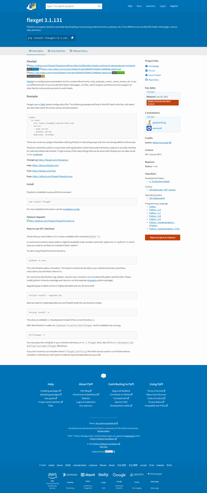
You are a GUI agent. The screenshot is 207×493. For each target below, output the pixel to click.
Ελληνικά (103, 465)
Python (152, 206)
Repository (154, 79)
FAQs (50, 405)
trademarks (129, 436)
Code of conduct (155, 398)
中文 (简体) (121, 465)
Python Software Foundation (102, 438)
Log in (163, 6)
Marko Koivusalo (161, 142)
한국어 (169, 465)
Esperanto (160, 465)
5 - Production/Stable (159, 181)
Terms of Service (155, 390)
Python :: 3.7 (155, 213)
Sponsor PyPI (121, 402)
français (60, 465)
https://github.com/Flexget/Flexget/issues (53, 176)
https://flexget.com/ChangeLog (53, 160)
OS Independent (157, 198)
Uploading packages (49, 394)
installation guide (71, 209)
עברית (151, 465)
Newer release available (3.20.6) (159, 102)
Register (174, 6)
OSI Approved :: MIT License (162, 189)
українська (93, 465)
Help (130, 6)
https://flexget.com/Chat (44, 171)
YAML (42, 104)
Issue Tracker (155, 75)
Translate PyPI (120, 398)
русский (143, 465)
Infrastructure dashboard (85, 394)
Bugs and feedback (121, 390)
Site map (103, 446)
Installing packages (50, 390)
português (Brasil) (79, 465)
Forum (152, 70)
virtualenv (92, 280)
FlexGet (30, 81)
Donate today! (103, 431)
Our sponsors (85, 405)
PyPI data (150, 92)
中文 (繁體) (133, 465)
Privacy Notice (155, 402)
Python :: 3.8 (155, 216)
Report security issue (156, 394)
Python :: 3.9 (155, 219)
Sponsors (150, 6)
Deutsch (112, 465)
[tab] (36, 51)
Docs (139, 6)
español (51, 465)
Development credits (120, 405)
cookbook (37, 154)
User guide (49, 398)
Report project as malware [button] (162, 237)
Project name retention (49, 402)
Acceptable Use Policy (155, 405)
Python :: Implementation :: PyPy (164, 228)
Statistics (86, 398)
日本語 (68, 465)
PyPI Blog (84, 390)
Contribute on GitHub (120, 394)
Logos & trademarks (85, 402)
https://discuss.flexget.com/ (45, 165)
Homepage (154, 66)
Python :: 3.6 (155, 209)
